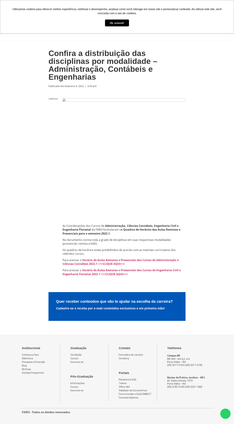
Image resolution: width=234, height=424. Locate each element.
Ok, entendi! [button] (117, 23)
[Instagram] (197, 414)
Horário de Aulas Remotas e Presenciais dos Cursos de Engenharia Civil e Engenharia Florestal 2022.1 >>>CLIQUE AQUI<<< (122, 272)
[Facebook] (190, 414)
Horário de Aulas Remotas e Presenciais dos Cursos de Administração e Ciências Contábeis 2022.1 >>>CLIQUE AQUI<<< (121, 262)
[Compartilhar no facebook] (53, 105)
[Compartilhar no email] (53, 127)
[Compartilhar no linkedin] (53, 119)
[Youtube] (203, 414)
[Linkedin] (209, 414)
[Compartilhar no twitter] (53, 112)
